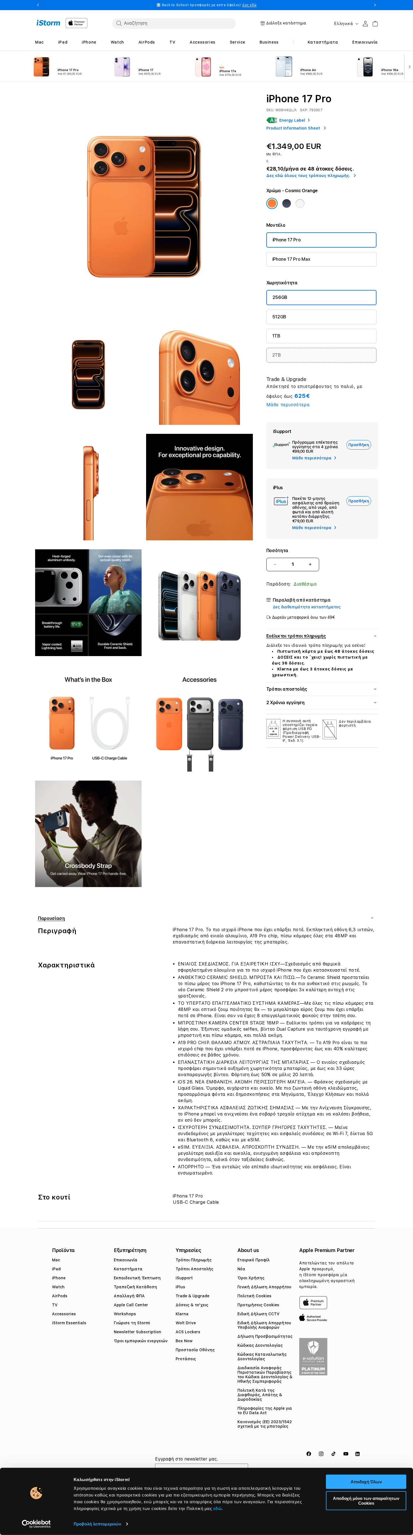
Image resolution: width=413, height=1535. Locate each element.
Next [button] (375, 5)
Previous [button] (38, 5)
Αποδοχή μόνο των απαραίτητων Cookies (366, 1500)
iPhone (58, 1278)
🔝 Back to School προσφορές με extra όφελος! (206, 5)
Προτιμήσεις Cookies (258, 1305)
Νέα (241, 1269)
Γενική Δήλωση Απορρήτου (264, 1287)
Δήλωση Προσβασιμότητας (264, 1336)
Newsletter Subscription (137, 1332)
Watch (58, 1287)
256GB (280, 297)
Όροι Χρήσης (250, 1278)
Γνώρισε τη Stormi (132, 1323)
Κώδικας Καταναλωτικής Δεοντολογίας (262, 1356)
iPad (56, 1269)
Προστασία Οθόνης (195, 1350)
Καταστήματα (128, 1269)
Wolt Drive (186, 1323)
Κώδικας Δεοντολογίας (260, 1345)
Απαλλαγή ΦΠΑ (129, 1296)
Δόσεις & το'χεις (192, 1305)
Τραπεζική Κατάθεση (135, 1287)
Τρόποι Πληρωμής (194, 1260)
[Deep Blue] (286, 203)
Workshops (125, 1314)
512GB (279, 316)
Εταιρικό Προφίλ (253, 1260)
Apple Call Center (131, 1305)
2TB (276, 355)
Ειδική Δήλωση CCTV (258, 1314)
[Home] (48, 23)
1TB (276, 336)
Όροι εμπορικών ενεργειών (140, 1341)
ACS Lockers (188, 1332)
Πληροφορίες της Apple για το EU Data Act (264, 1410)
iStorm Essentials (69, 1323)
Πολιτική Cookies (254, 1296)
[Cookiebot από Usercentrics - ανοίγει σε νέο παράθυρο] (36, 1524)
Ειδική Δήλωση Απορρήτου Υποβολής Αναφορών (264, 1325)
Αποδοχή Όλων (366, 1481)
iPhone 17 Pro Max (291, 259)
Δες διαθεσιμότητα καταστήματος (307, 607)
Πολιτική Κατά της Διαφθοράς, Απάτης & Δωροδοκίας (259, 1395)
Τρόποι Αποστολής (194, 1269)
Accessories (64, 1314)
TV (55, 1305)
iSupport (184, 1278)
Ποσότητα (277, 550)
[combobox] (174, 23)
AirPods (59, 1296)
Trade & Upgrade (192, 1296)
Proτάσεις (186, 1359)
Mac (56, 1260)
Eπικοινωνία (125, 1260)
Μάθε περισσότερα (288, 404)
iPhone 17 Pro (287, 239)
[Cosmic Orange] (272, 203)
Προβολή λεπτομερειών (97, 1524)
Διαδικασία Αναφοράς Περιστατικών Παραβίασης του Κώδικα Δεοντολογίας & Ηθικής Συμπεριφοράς (264, 1375)
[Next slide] (408, 66)
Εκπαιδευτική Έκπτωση (137, 1278)
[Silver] (300, 203)
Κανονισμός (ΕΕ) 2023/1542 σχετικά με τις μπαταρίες (264, 1424)
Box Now (184, 1341)
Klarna (182, 1314)
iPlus (180, 1287)
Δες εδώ (249, 5)
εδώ (217, 1508)
